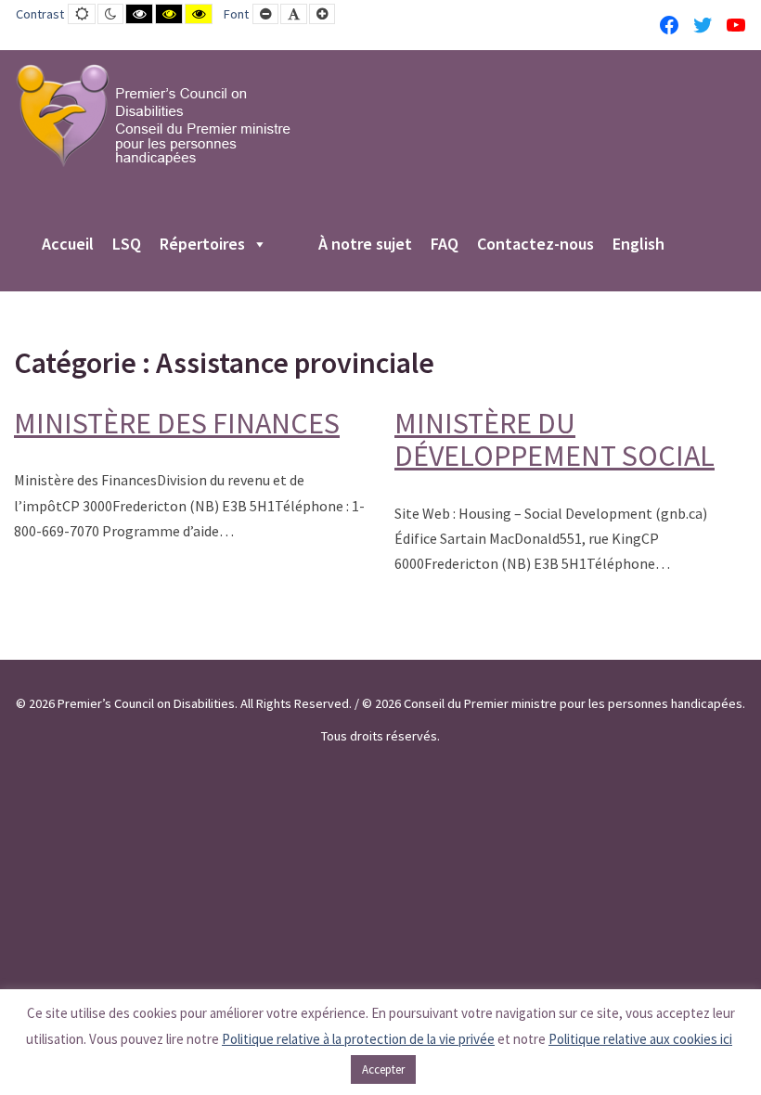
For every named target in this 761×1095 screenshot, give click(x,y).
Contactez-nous (535, 245)
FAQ (444, 245)
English (638, 245)
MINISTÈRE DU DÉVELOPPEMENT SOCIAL (554, 439)
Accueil (68, 245)
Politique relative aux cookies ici (640, 1039)
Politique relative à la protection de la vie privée (358, 1039)
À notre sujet (365, 245)
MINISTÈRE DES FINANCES (177, 423)
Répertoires (202, 245)
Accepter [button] (383, 1069)
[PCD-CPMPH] (153, 115)
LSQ (126, 245)
